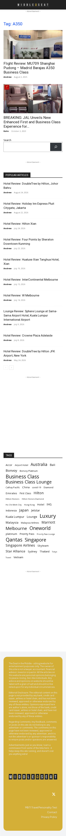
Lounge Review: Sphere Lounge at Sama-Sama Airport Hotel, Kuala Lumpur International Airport (30, 315)
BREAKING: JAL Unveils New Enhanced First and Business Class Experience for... (32, 122)
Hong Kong (29, 504)
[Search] (56, 147)
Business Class (22, 476)
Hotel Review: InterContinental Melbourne (31, 279)
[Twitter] (53, 794)
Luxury (48, 516)
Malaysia (12, 522)
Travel (8, 557)
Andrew (7, 77)
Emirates (11, 493)
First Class (25, 493)
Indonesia (11, 510)
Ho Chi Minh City (14, 504)
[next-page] (11, 367)
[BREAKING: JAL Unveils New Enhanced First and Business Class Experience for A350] (33, 98)
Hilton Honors (12, 499)
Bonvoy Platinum (29, 470)
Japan (24, 510)
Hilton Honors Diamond (33, 499)
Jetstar (35, 510)
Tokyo (54, 551)
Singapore (35, 540)
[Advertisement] (33, 412)
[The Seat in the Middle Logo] (33, 777)
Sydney (32, 551)
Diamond (48, 487)
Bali (52, 465)
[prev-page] (6, 367)
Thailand (44, 551)
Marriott (48, 522)
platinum (11, 534)
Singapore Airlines (20, 545)
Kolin (6, 131)
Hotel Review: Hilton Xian (20, 223)
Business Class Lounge (29, 482)
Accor (9, 465)
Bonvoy (11, 470)
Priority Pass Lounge (46, 534)
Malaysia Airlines (30, 522)
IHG (49, 504)
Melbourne (16, 528)
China (26, 487)
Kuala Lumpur (15, 517)
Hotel (40, 504)
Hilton (39, 493)
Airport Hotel (21, 465)
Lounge (32, 516)
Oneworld (40, 528)
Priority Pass (27, 534)
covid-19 (36, 487)
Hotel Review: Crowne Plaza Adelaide (28, 335)
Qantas (14, 540)
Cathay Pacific (13, 487)
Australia (39, 464)
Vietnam (18, 557)
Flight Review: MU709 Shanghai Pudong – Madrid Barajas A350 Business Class (29, 67)
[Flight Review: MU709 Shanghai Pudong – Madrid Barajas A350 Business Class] (33, 44)
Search (7, 140)
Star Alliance (15, 551)
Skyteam (43, 545)
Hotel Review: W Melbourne (21, 295)
